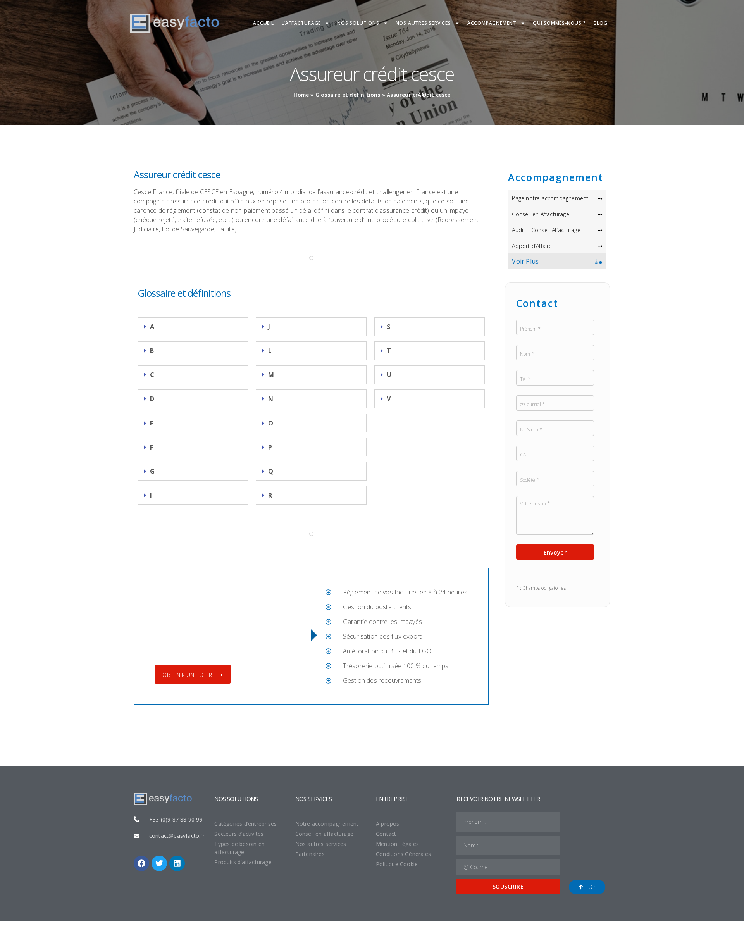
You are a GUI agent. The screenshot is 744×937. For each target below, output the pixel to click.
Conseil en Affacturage (540, 214)
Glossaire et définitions (348, 94)
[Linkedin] (177, 863)
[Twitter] (159, 863)
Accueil (263, 23)
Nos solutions (358, 23)
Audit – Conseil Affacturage (546, 230)
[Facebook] (141, 863)
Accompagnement (492, 23)
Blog (601, 23)
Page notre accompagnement (550, 198)
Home (301, 94)
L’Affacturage (301, 23)
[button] (193, 327)
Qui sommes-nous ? (559, 23)
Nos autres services (423, 23)
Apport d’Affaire (532, 246)
